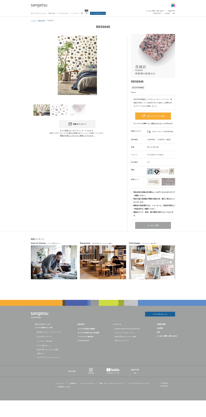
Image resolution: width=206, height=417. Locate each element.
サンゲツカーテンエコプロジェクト (48, 357)
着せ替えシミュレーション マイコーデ (49, 332)
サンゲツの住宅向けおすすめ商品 (88, 333)
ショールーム (75, 13)
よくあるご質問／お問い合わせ (155, 11)
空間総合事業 (157, 13)
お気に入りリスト (156, 123)
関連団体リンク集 (64, 387)
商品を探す (52, 13)
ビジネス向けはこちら (98, 13)
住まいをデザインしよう (39, 13)
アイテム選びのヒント (44, 345)
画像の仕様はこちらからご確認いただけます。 (77, 136)
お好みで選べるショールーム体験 (47, 349)
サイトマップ (60, 383)
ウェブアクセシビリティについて (139, 383)
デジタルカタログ (63, 13)
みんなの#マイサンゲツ (44, 336)
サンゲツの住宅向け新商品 (86, 329)
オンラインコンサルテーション (124, 333)
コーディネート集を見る (44, 341)
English (170, 11)
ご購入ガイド (41, 353)
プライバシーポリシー (88, 383)
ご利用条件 (72, 383)
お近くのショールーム (121, 340)
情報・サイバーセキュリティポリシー (112, 383)
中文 (174, 11)
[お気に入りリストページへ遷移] (86, 13)
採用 (174, 13)
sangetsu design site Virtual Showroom (127, 329)
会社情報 (167, 13)
